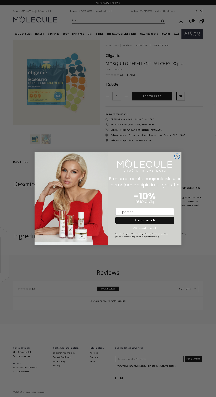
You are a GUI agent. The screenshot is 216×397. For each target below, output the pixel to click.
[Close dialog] (177, 156)
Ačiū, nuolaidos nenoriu (145, 228)
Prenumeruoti (145, 220)
